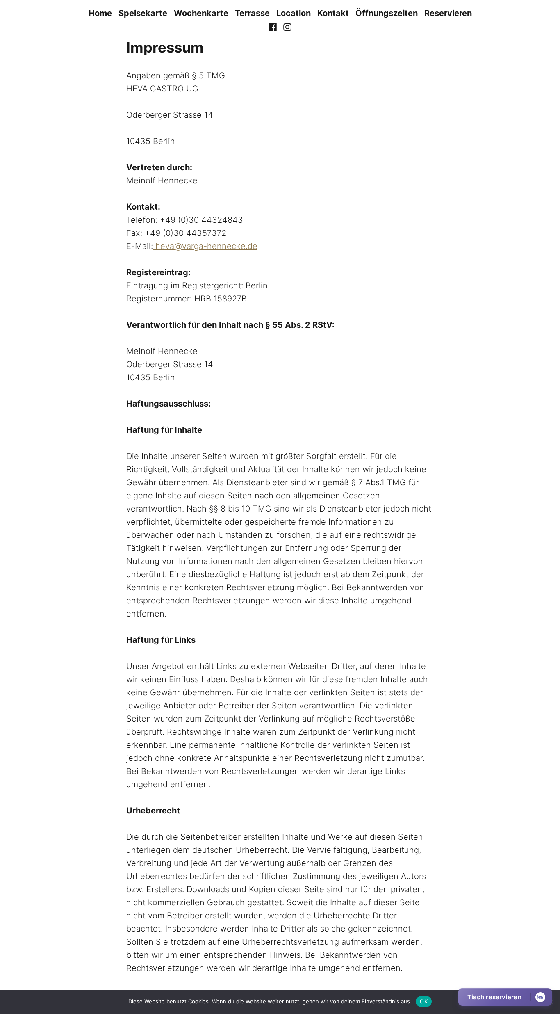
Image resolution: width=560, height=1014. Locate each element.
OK (424, 1001)
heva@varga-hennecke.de (205, 246)
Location (293, 13)
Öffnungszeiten (386, 13)
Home (100, 13)
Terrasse (252, 13)
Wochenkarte (201, 13)
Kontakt (333, 13)
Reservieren (448, 13)
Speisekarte (142, 13)
